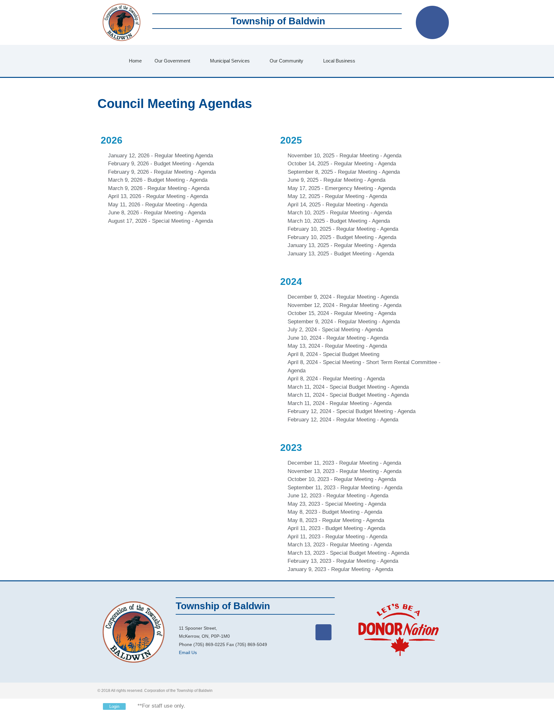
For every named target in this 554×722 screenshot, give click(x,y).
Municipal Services (230, 60)
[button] (396, 60)
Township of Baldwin (278, 21)
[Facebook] (432, 22)
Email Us (188, 652)
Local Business (339, 60)
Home (135, 60)
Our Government (172, 60)
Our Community (286, 60)
